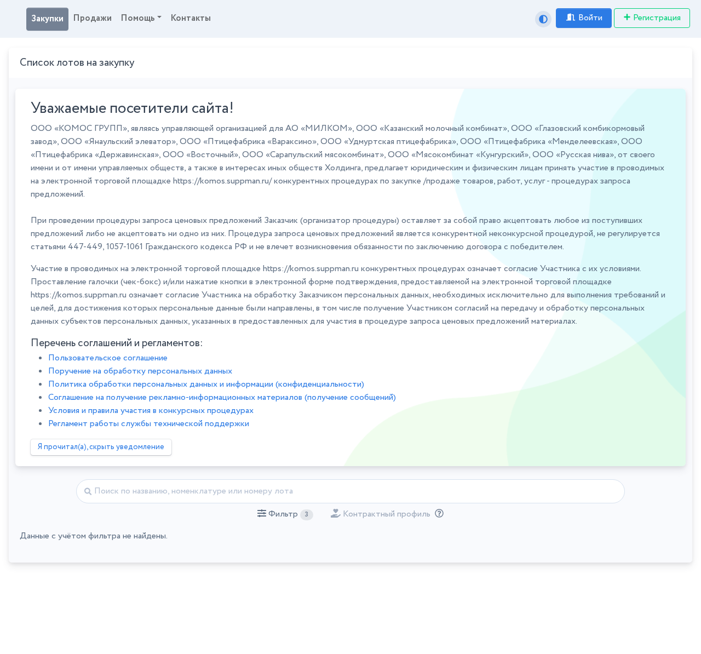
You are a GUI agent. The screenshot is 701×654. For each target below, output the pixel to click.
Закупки (47, 19)
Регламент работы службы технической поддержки (148, 423)
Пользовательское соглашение (108, 358)
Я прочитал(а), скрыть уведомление (101, 446)
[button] (285, 514)
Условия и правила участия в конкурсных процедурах (151, 410)
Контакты (190, 18)
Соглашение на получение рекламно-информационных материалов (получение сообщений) (222, 397)
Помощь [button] (137, 18)
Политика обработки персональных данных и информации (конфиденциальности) (206, 384)
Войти (590, 18)
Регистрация (657, 18)
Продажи (92, 18)
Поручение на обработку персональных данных (140, 371)
